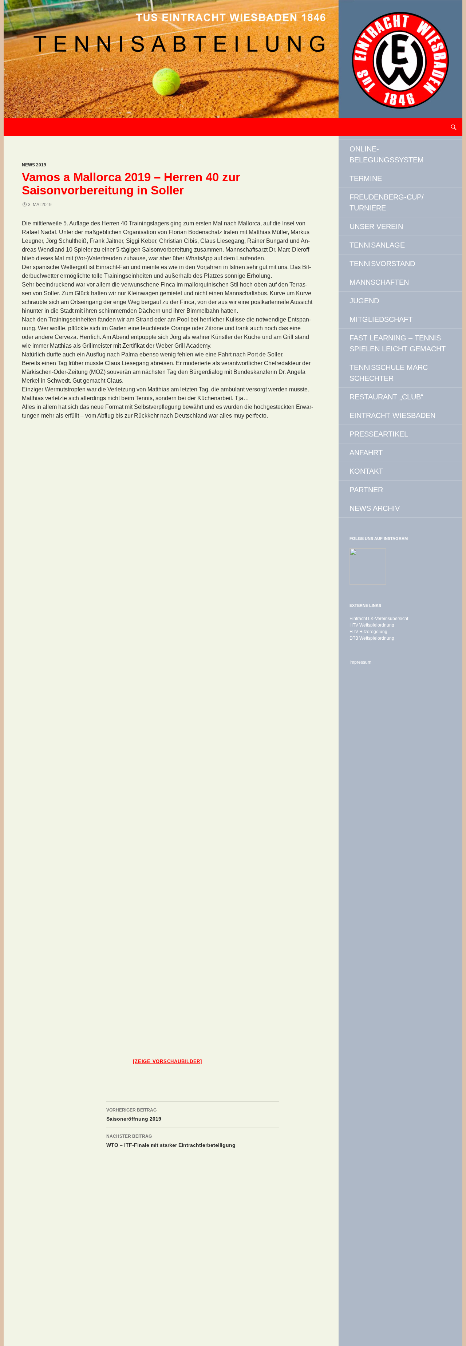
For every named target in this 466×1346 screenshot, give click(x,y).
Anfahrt (366, 453)
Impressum (360, 662)
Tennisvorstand (382, 264)
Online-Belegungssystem (387, 154)
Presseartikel (379, 434)
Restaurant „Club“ (386, 397)
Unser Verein (376, 226)
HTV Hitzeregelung (368, 631)
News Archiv (375, 508)
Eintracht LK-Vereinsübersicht (379, 618)
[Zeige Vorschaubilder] (167, 1061)
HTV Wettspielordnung (372, 625)
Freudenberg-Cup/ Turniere (387, 202)
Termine (366, 178)
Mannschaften (379, 282)
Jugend (364, 301)
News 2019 (34, 164)
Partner (366, 490)
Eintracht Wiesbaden (392, 415)
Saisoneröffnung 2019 (133, 1115)
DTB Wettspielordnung (372, 638)
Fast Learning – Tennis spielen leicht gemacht (398, 343)
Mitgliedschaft (381, 319)
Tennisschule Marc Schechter (389, 372)
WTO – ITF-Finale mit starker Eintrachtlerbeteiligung (171, 1141)
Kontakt (366, 471)
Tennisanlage (377, 245)
